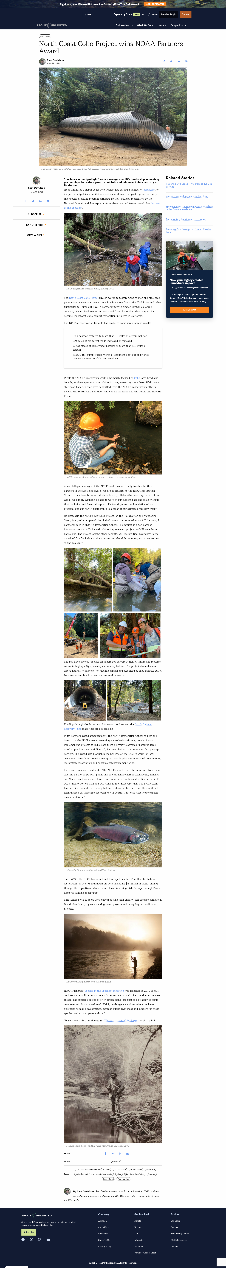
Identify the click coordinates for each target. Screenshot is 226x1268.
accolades (149, 190)
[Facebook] (23, 1239)
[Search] (85, 14)
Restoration (45, 36)
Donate (185, 15)
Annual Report (105, 1227)
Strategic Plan (104, 1240)
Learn (161, 25)
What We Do (144, 25)
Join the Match (155, 4)
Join (136, 1233)
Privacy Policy (104, 1246)
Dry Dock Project (136, 1169)
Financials (103, 1233)
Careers (174, 1227)
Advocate (138, 1240)
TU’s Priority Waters (180, 1233)
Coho (137, 378)
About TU (102, 1220)
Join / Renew (34, 225)
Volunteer (138, 1246)
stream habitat (108, 1179)
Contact (174, 1246)
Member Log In (168, 15)
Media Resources (179, 1240)
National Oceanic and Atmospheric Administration (94, 1174)
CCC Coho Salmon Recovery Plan (88, 1169)
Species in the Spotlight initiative (104, 991)
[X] (31, 1239)
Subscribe (34, 214)
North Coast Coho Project (83, 298)
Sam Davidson (55, 60)
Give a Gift (34, 235)
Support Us (177, 25)
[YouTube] (48, 1239)
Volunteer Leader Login (145, 1252)
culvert (107, 1169)
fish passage (150, 1169)
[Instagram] (39, 1239)
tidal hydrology (124, 1179)
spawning (151, 1174)
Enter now (189, 310)
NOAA (119, 1174)
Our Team (175, 1220)
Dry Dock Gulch (120, 1169)
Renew (137, 1227)
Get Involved (123, 25)
